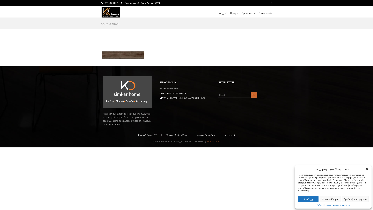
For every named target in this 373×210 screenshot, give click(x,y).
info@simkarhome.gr (176, 93)
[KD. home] (111, 12)
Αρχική (223, 13)
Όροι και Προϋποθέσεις (177, 135)
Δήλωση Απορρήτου (341, 205)
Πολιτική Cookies (324, 205)
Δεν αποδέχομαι (330, 199)
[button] (367, 169)
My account (230, 135)
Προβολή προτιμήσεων (355, 199)
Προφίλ (234, 13)
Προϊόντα (247, 13)
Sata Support (213, 141)
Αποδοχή (308, 199)
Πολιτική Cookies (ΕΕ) (147, 135)
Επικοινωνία (265, 13)
